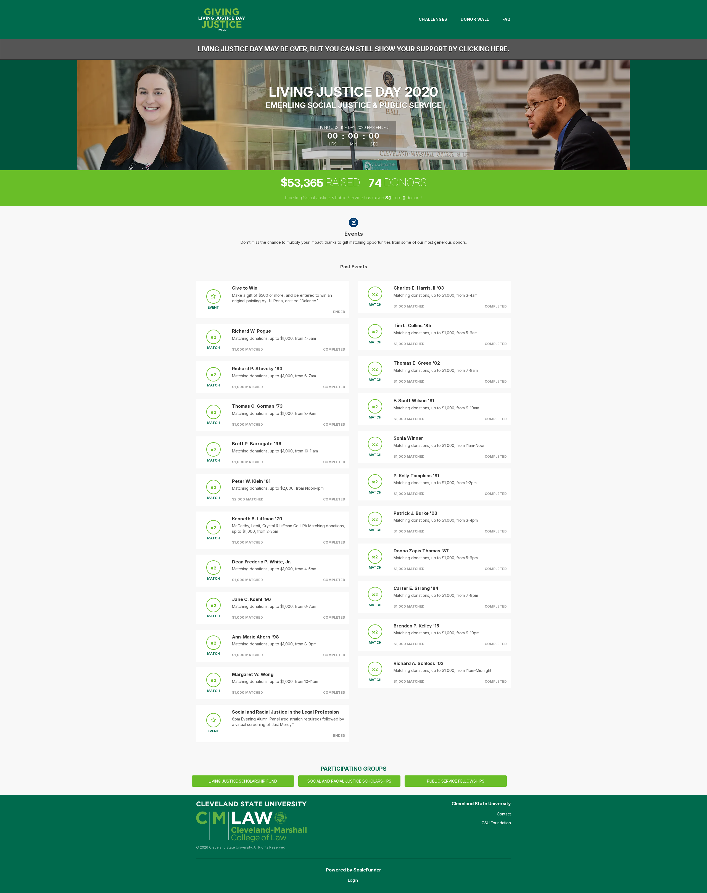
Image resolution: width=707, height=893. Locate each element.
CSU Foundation (496, 822)
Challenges (433, 19)
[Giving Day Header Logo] (221, 19)
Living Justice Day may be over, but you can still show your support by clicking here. (353, 49)
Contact (504, 814)
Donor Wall (475, 19)
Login (353, 880)
